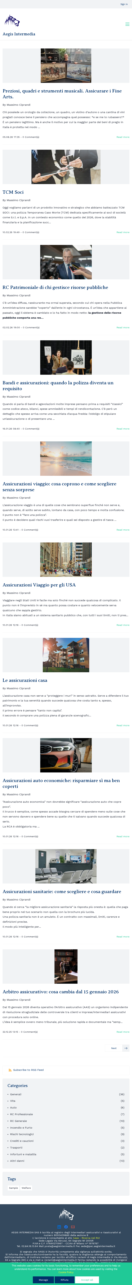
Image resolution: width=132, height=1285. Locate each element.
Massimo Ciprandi (18, 104)
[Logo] (12, 20)
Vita (12, 1100)
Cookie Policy (66, 1272)
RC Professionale (21, 1114)
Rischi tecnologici (22, 1134)
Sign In (124, 4)
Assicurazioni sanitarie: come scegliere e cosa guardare (62, 891)
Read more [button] (123, 137)
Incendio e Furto (21, 1127)
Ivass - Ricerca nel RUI (86, 1238)
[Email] (72, 1226)
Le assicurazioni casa (25, 680)
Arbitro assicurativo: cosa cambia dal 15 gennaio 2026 (61, 991)
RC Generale (18, 1121)
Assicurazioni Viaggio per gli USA (39, 584)
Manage (43, 1279)
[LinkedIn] (59, 1226)
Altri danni (17, 1160)
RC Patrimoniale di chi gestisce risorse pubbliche (55, 287)
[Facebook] (66, 1226)
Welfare (26, 1188)
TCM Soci (13, 192)
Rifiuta (64, 1279)
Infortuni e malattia (23, 1154)
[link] (66, 1208)
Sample (13, 1188)
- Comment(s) (29, 137)
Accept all (87, 1279)
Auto (13, 1107)
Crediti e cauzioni (22, 1141)
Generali (15, 1094)
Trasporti (16, 1147)
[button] (117, 1048)
